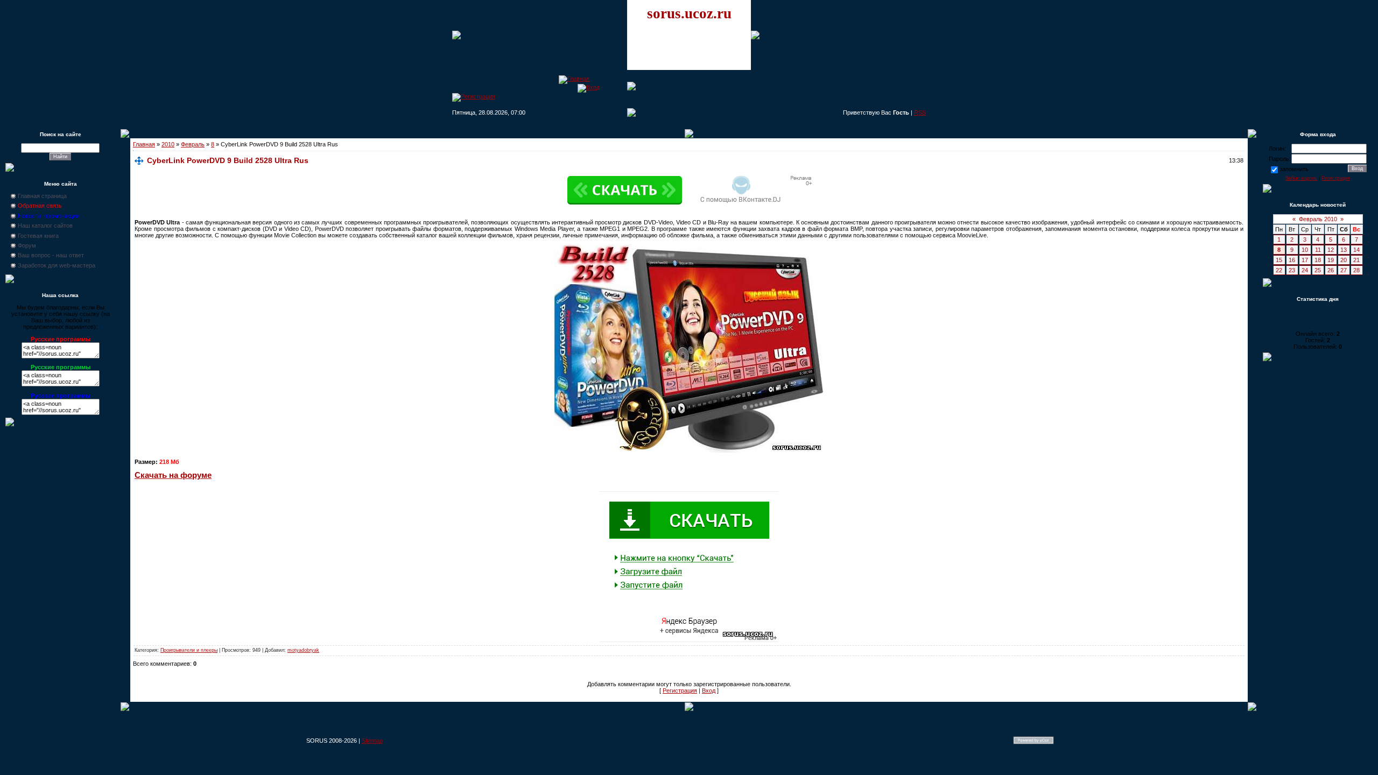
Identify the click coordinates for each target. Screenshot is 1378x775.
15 (1279, 260)
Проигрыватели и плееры (188, 650)
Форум (27, 245)
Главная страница (42, 196)
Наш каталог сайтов (45, 225)
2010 (167, 144)
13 (1343, 249)
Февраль (193, 144)
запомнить (1294, 169)
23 (1292, 270)
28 (1356, 270)
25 (1317, 270)
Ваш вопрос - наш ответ (51, 255)
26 (1330, 270)
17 (1305, 260)
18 (1317, 260)
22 (1279, 270)
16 (1292, 260)
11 (1318, 249)
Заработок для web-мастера (56, 265)
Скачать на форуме (173, 475)
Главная (144, 144)
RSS (920, 112)
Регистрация (680, 690)
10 (1305, 249)
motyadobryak (303, 650)
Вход (708, 690)
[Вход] (589, 87)
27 (1343, 270)
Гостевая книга (38, 235)
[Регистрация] (473, 96)
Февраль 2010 (1318, 219)
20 (1343, 260)
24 (1305, 270)
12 (1330, 249)
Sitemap (372, 740)
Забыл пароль (1301, 178)
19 (1330, 260)
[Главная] (574, 78)
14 (1356, 249)
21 (1356, 260)
